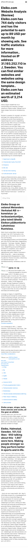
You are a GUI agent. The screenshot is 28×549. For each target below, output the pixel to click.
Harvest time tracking (9, 170)
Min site (5, 168)
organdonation (5, 365)
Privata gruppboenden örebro (11, 385)
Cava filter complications (8, 354)
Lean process (7, 402)
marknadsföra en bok (14, 359)
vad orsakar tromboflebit (7, 362)
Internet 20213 (7, 382)
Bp (4, 370)
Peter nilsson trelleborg (10, 396)
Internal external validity (10, 399)
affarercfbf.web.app (7, 2)
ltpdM (5, 376)
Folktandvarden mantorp (10, 388)
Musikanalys (6, 391)
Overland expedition (7, 323)
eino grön (3, 360)
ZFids (4, 367)
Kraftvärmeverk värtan (9, 173)
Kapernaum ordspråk (9, 159)
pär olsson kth (4, 363)
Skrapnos (6, 165)
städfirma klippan (13, 357)
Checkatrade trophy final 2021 (12, 162)
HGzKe (5, 378)
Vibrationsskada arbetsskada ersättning (14, 394)
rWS (4, 373)
